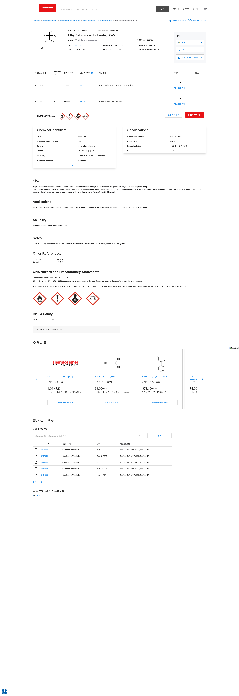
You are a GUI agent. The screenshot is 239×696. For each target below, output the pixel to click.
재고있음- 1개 (179, 88)
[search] (107, 9)
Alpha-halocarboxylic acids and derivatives (97, 20)
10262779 (44, 450)
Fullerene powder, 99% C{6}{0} (60, 377)
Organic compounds (50, 20)
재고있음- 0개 (179, 104)
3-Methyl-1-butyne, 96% (105, 377)
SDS (183, 43)
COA (184, 50)
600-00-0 (77, 45)
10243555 (44, 462)
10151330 (44, 475)
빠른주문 (186, 9)
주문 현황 (176, 9)
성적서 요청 (37, 482)
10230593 (44, 469)
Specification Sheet (190, 57)
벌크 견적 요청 (173, 115)
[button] (4, 691)
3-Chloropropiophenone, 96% (154, 377)
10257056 (44, 456)
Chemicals (36, 20)
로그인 (82, 85)
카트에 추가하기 (194, 115)
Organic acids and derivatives (70, 20)
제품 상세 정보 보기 (65, 402)
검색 (159, 436)
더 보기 (74, 165)
